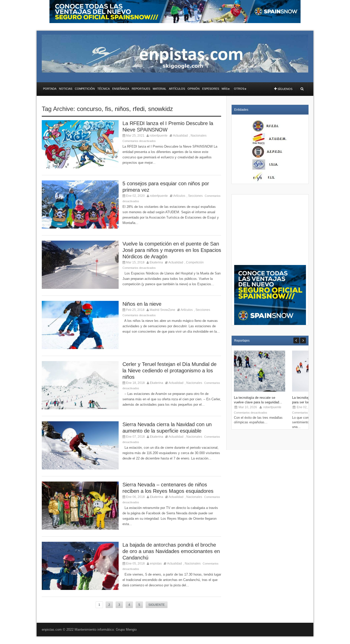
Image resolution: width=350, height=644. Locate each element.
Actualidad (180, 135)
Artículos (179, 196)
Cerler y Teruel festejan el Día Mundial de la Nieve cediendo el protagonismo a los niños (169, 370)
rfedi (139, 108)
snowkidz (160, 108)
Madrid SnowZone (162, 310)
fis (108, 108)
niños (122, 108)
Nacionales (199, 135)
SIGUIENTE (156, 605)
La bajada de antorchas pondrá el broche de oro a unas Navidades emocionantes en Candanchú (171, 551)
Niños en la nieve (141, 304)
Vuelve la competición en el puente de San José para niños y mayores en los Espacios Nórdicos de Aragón (171, 250)
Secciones (195, 196)
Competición (195, 262)
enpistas (156, 563)
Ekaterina (156, 262)
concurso (89, 108)
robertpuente (159, 135)
